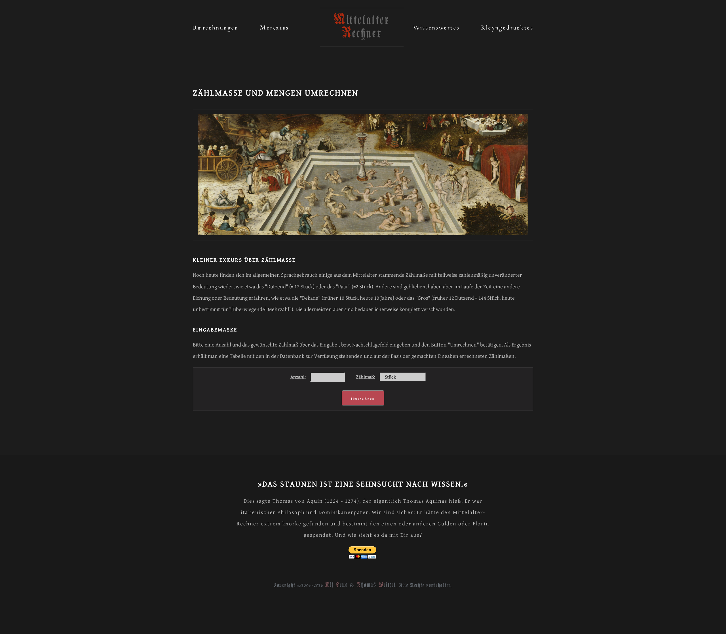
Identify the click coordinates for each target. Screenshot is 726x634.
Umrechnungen (215, 26)
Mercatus (274, 26)
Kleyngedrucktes (507, 26)
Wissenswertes (436, 26)
